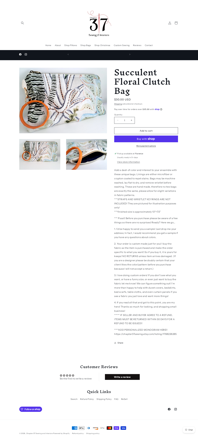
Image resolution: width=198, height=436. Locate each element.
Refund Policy (87, 399)
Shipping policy (93, 433)
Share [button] (120, 342)
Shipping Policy (104, 399)
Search (74, 399)
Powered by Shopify (61, 433)
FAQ (116, 399)
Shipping (118, 104)
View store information (128, 162)
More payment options (146, 146)
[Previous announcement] (68, 54)
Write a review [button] (122, 377)
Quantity (118, 114)
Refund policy (78, 433)
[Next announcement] (130, 54)
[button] (22, 23)
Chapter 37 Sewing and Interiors (39, 433)
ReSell (124, 399)
